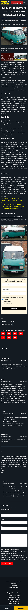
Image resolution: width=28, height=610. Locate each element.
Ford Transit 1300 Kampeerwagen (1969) (13, 206)
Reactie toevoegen (6, 533)
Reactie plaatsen (6, 563)
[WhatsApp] (9, 337)
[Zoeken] (24, 2)
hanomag (11, 321)
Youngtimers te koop (14, 599)
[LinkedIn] (21, 333)
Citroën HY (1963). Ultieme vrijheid (11, 204)
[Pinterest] (15, 333)
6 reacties (24, 24)
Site (2, 526)
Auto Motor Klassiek (6, 18)
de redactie (5, 481)
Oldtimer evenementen (14, 595)
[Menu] (26, 2)
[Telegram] (3, 337)
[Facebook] (3, 333)
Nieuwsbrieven (7, 301)
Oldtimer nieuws (14, 601)
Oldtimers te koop (14, 597)
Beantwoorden (23, 360)
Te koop (7, 608)
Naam (2, 513)
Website (5, 299)
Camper (3, 321)
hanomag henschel (6, 324)
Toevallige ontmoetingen (19, 18)
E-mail (2, 519)
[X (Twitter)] (9, 333)
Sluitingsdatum (7, 303)
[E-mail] (15, 337)
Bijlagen (3, 549)
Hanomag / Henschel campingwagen (12, 198)
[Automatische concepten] (14, 56)
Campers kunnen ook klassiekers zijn (12, 208)
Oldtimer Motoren (14, 603)
